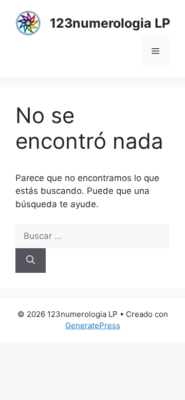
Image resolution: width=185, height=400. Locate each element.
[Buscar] (30, 260)
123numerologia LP (110, 23)
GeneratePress (92, 325)
